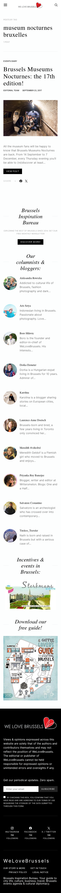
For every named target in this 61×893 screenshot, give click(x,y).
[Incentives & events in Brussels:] (30, 595)
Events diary (10, 61)
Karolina (24, 392)
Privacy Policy (18, 872)
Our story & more (14, 868)
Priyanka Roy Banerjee (32, 475)
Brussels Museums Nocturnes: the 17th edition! (29, 76)
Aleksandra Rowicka (31, 278)
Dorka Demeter (28, 365)
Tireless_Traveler (29, 530)
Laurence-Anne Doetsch (33, 420)
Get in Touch (38, 868)
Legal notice (40, 872)
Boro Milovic (27, 333)
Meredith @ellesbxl (30, 447)
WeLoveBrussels (26, 860)
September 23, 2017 (32, 90)
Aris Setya (25, 305)
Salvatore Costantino (31, 503)
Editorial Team (11, 90)
